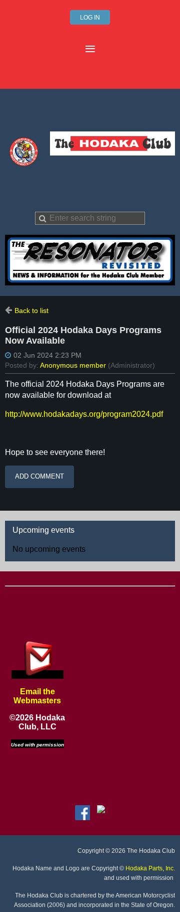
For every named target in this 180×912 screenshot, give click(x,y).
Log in (90, 17)
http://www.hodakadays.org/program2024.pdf (84, 414)
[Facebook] (82, 812)
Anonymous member (73, 365)
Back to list (31, 311)
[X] (101, 812)
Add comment (39, 476)
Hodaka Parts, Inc (150, 868)
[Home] (24, 163)
